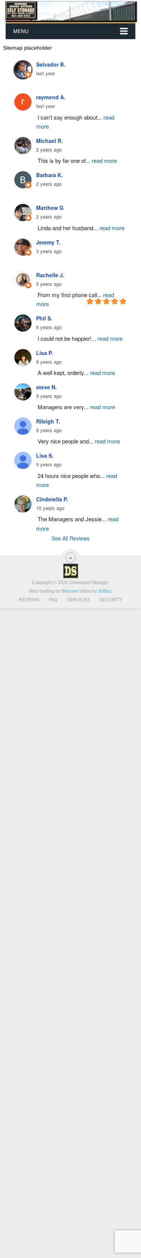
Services (78, 599)
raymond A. (50, 97)
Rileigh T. (48, 421)
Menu (21, 31)
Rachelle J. (50, 275)
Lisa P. (44, 353)
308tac (105, 591)
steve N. (46, 387)
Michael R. (49, 140)
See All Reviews (70, 538)
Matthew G (50, 207)
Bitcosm (69, 591)
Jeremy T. (48, 242)
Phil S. (44, 318)
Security (110, 599)
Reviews (29, 599)
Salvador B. (50, 64)
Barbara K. (49, 175)
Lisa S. (44, 455)
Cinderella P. (52, 499)
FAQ (53, 599)
